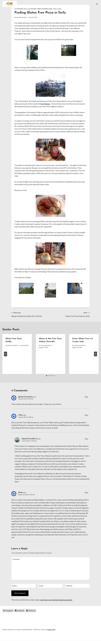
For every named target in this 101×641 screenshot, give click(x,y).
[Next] (95, 354)
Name (15, 586)
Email (41, 586)
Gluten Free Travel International (40, 9)
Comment (16, 559)
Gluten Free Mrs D (21, 17)
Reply (86, 397)
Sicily (60, 9)
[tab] (46, 375)
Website (69, 586)
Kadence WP (51, 629)
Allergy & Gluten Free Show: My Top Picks (26, 314)
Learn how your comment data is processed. (56, 600)
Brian (20, 492)
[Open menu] (97, 3)
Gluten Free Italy (20, 9)
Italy (55, 9)
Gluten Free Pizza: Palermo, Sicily (77, 314)
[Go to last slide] (5, 354)
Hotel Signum (45, 104)
